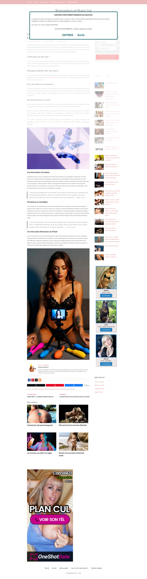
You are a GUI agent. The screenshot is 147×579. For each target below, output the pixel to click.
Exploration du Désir (54, 389)
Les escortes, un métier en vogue (39, 453)
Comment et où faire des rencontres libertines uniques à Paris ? (112, 193)
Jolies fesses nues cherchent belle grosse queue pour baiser (112, 222)
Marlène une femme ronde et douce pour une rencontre (112, 158)
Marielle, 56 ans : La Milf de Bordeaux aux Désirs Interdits (112, 202)
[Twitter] (36, 380)
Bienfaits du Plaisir (43, 389)
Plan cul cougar (99, 382)
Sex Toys (72, 389)
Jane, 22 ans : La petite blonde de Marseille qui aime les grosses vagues (112, 239)
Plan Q (47, 568)
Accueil (54, 568)
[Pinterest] (32, 380)
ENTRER (67, 35)
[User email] (39, 380)
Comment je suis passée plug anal (40, 425)
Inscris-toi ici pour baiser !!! (79, 568)
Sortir (81, 35)
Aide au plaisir (63, 568)
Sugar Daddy (98, 392)
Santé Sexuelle (65, 389)
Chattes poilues (99, 388)
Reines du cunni (99, 385)
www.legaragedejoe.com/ (35, 375)
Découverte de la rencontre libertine (73, 425)
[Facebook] (29, 380)
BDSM (36, 389)
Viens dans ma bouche (112, 246)
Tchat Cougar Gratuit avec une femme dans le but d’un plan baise (112, 175)
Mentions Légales (96, 568)
